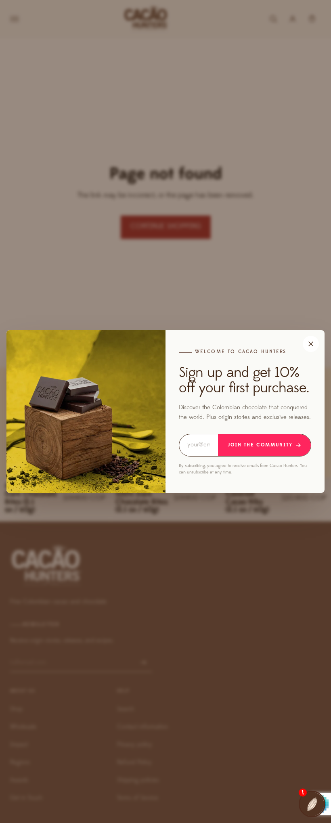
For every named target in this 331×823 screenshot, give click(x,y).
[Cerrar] (311, 344)
